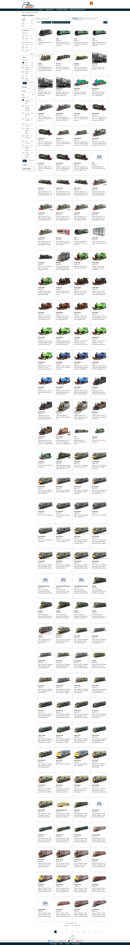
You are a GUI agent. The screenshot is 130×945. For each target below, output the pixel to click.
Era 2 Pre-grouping (27, 125)
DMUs (26, 47)
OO (26, 23)
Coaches (27, 44)
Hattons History (63, 9)
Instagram (62, 941)
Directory (49, 9)
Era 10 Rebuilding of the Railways (27, 148)
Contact (67, 943)
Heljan (26, 75)
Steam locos (26, 39)
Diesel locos (27, 42)
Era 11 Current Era (27, 142)
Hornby (27, 65)
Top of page (53, 943)
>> (101, 931)
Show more (32, 54)
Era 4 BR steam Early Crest (27, 114)
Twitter (72, 941)
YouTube (80, 941)
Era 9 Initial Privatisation (27, 120)
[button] (72, 937)
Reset (24, 83)
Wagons (27, 35)
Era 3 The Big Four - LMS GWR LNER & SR (27, 108)
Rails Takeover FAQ (78, 9)
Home (40, 9)
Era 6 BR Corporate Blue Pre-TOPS (27, 131)
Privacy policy (76, 943)
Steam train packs (27, 50)
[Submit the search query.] (38, 18)
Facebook (52, 941)
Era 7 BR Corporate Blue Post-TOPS (27, 155)
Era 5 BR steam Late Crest (27, 102)
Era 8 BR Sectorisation (27, 137)
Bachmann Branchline (27, 68)
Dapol (26, 62)
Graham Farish (27, 72)
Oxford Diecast (26, 79)
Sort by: (75, 18)
